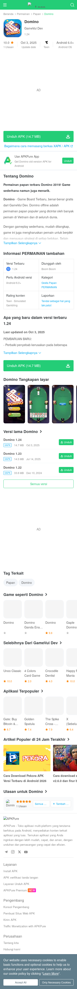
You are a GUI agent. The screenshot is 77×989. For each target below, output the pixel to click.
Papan (37, 14)
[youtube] (26, 852)
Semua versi (38, 484)
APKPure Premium (15, 890)
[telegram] (6, 852)
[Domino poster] (14, 404)
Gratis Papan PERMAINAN (49, 285)
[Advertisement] (38, 89)
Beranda (8, 14)
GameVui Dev (33, 28)
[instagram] (12, 852)
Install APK (10, 871)
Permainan (23, 14)
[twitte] (19, 852)
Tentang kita (11, 943)
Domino (26, 582)
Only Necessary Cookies (56, 982)
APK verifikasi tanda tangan (20, 877)
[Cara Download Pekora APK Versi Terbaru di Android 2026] (26, 758)
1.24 (14, 269)
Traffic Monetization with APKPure (24, 926)
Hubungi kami (11, 949)
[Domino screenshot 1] (38, 404)
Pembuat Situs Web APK (19, 913)
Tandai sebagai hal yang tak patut (55, 303)
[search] (72, 5)
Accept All (21, 982)
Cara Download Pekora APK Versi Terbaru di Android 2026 (24, 778)
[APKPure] (38, 4)
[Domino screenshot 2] (63, 404)
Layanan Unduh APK (16, 884)
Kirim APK (9, 920)
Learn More (51, 973)
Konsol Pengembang (16, 907)
